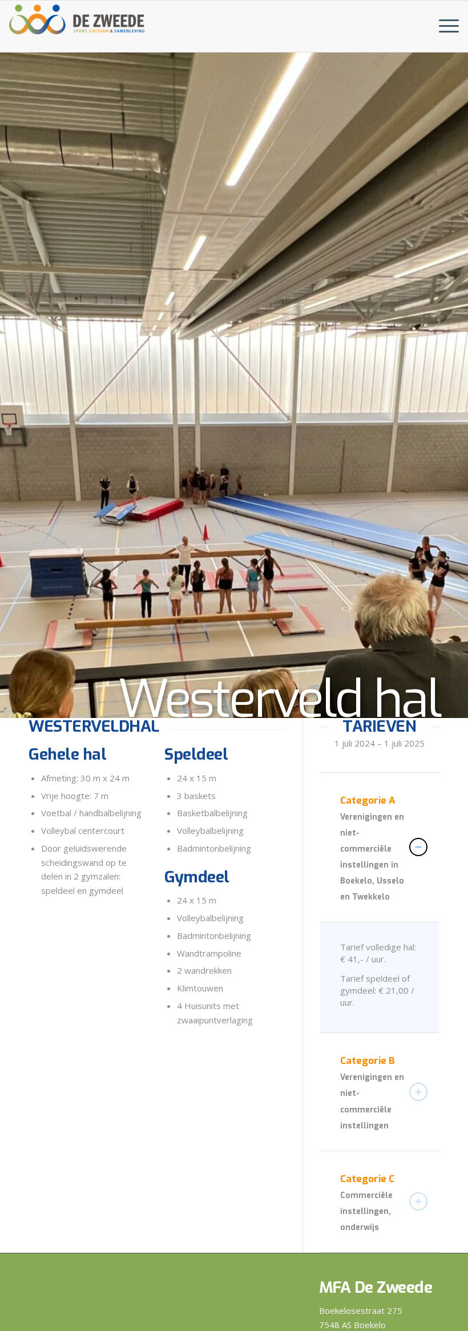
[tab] (379, 847)
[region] (379, 977)
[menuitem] (443, 26)
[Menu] (443, 26)
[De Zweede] (77, 17)
